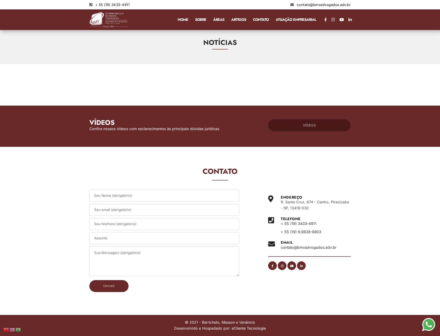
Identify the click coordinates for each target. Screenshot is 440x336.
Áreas (218, 19)
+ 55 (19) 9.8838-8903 (301, 231)
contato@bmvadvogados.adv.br (324, 5)
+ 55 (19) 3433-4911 (112, 5)
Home (183, 19)
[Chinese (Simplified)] (6, 329)
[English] (12, 329)
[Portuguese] (18, 329)
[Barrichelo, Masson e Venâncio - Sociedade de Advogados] (108, 19)
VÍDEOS (309, 125)
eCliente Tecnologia (249, 328)
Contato (261, 19)
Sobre (200, 19)
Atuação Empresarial (296, 19)
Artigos (238, 19)
